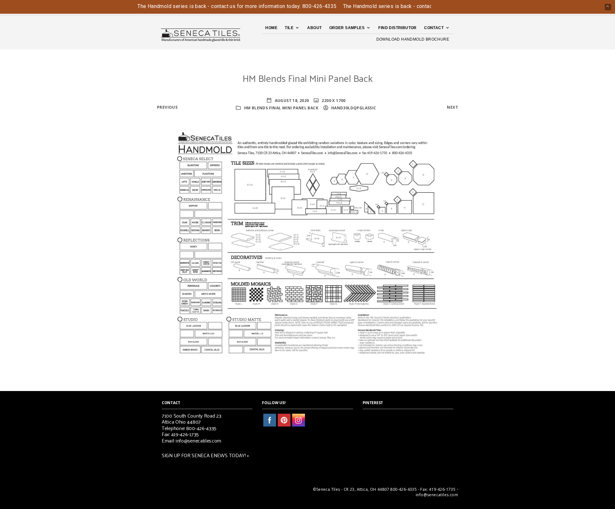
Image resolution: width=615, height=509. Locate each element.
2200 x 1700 (333, 100)
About (314, 28)
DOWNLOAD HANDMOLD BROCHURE (412, 39)
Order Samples (347, 28)
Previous (167, 107)
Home (271, 28)
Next (452, 107)
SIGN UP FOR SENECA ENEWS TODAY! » (205, 454)
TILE (289, 28)
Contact (434, 28)
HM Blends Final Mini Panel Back (281, 108)
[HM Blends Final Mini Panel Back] (307, 242)
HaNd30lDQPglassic (353, 108)
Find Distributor (397, 28)
